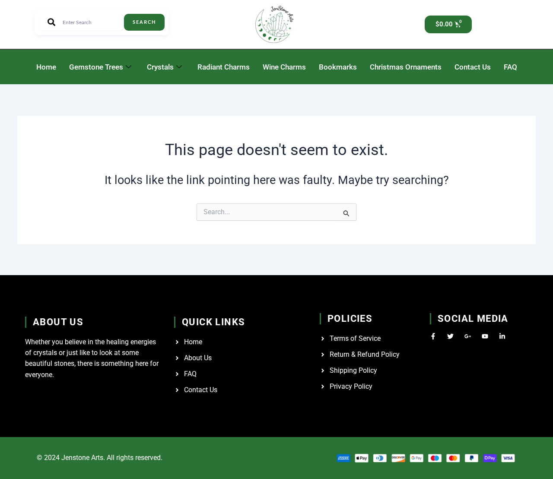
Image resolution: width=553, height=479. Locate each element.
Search (144, 22)
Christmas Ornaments (406, 67)
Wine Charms (284, 67)
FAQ (510, 67)
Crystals (160, 67)
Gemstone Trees (96, 67)
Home (46, 67)
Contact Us (472, 67)
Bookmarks (338, 67)
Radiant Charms (223, 67)
